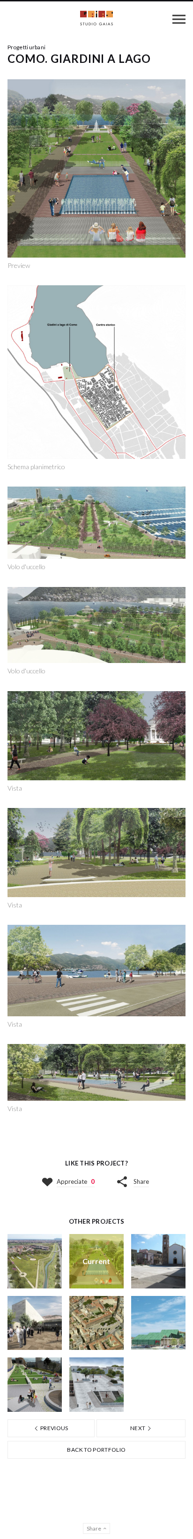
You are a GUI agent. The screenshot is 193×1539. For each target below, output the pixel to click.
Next (138, 1428)
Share (141, 1181)
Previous (53, 1428)
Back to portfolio (96, 1449)
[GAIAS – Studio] (96, 19)
